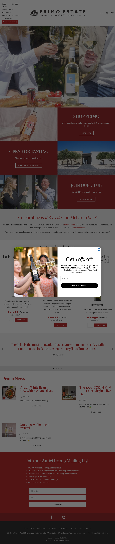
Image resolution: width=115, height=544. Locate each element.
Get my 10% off (79, 285)
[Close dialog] (99, 249)
